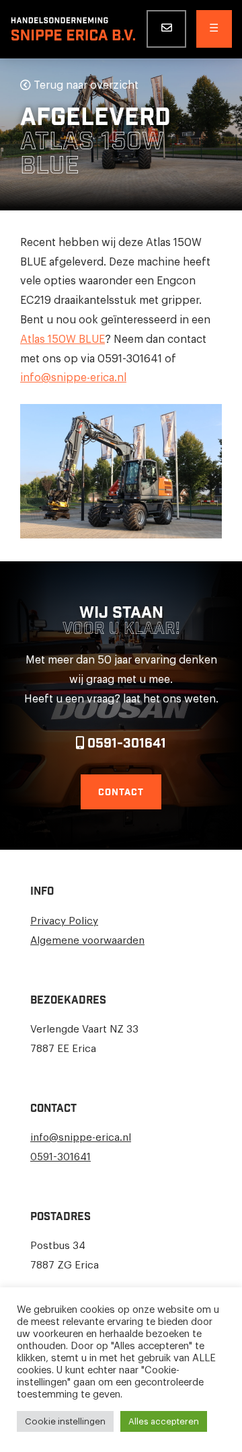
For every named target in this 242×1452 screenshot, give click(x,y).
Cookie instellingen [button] (65, 1421)
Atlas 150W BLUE (62, 339)
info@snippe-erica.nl (73, 377)
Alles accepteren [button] (163, 1421)
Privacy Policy (64, 921)
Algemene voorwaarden (87, 941)
